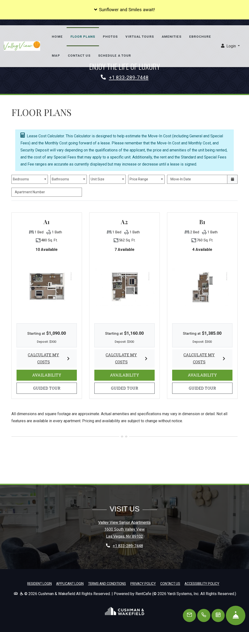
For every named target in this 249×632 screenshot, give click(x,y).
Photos (110, 36)
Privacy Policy (143, 583)
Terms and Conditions (107, 583)
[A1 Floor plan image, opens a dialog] (47, 287)
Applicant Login (70, 583)
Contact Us (79, 55)
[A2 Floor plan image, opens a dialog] (124, 287)
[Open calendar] (232, 179)
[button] (124, 9)
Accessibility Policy (202, 584)
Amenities (171, 36)
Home (57, 36)
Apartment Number (30, 192)
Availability (54, 374)
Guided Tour (54, 388)
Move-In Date (180, 179)
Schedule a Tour (114, 55)
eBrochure (200, 36)
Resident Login (39, 583)
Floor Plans (83, 36)
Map (56, 55)
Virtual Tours (139, 36)
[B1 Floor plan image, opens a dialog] (202, 287)
